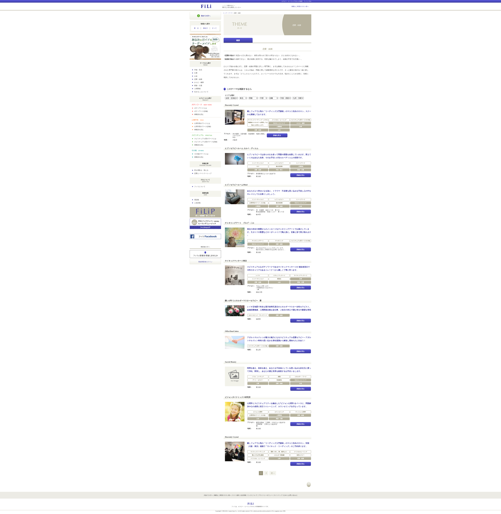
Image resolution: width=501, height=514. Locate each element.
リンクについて (252, 495)
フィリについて (199, 186)
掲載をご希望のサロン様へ (300, 6)
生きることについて (201, 92)
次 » (273, 473)
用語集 (196, 200)
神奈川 (205, 28)
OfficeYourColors (232, 331)
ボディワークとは (200, 108)
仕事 (195, 73)
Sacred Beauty (230, 362)
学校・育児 (198, 70)
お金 (195, 76)
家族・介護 (198, 85)
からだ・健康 (199, 82)
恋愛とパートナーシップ (202, 173)
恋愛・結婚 (198, 79)
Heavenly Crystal (231, 105)
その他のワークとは (201, 154)
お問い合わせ (292, 495)
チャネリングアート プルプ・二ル (239, 223)
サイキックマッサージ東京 (236, 261)
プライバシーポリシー (265, 495)
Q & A (285, 495)
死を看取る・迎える (201, 170)
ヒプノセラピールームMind (236, 185)
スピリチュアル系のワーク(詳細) (205, 142)
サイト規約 (235, 495)
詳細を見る (277, 135)
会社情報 (243, 495)
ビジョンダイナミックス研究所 (237, 397)
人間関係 (197, 89)
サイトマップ (278, 495)
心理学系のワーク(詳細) (202, 126)
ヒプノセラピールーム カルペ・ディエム (241, 148)
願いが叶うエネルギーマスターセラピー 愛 (243, 301)
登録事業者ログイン (205, 262)
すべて (214, 28)
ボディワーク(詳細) (201, 111)
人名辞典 (197, 203)
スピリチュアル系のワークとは (205, 139)
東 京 (196, 28)
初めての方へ (205, 16)
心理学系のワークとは (202, 123)
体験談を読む (199, 114)
